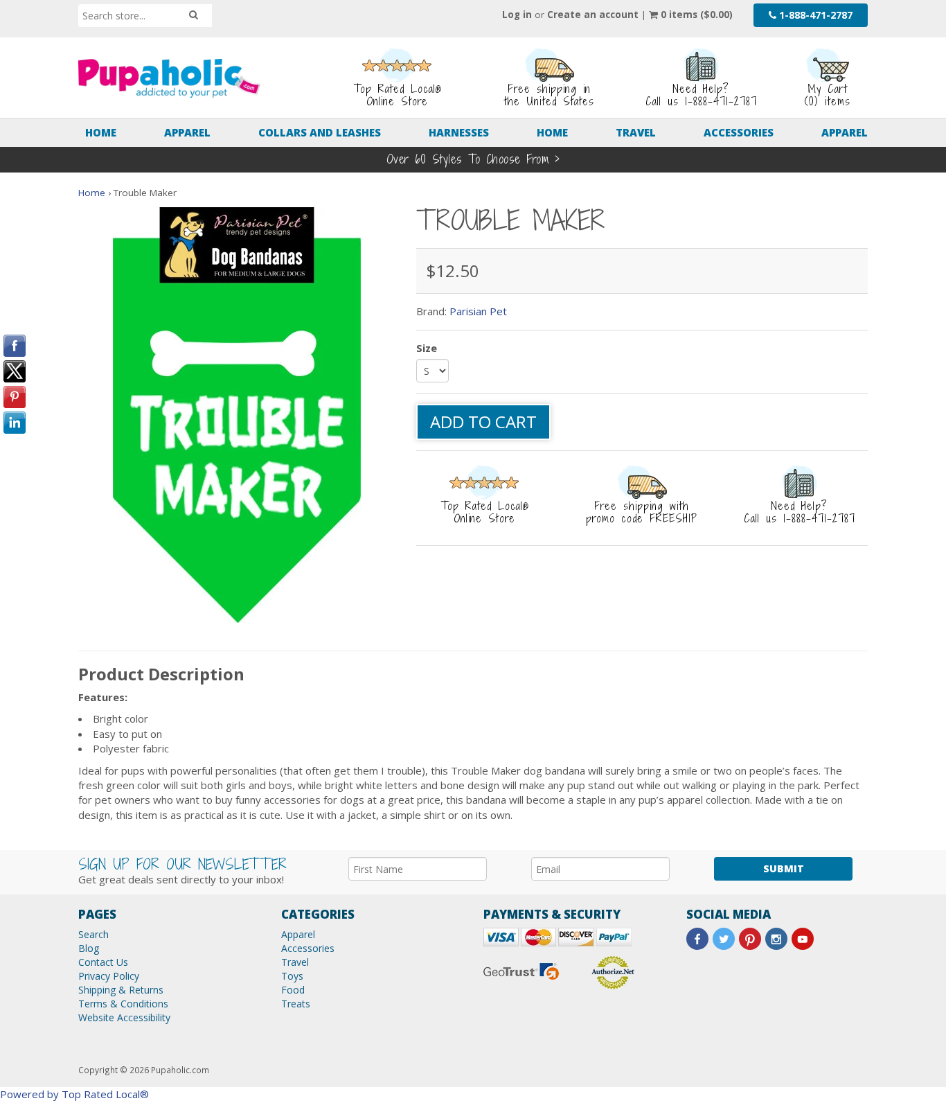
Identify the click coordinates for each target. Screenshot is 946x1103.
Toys (292, 975)
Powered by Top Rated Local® (74, 1094)
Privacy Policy (108, 975)
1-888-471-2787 (814, 14)
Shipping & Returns (120, 989)
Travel (636, 132)
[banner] (169, 78)
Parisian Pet (478, 311)
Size (426, 348)
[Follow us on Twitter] (724, 939)
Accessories (739, 132)
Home (100, 132)
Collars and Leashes (319, 132)
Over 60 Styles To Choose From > (473, 159)
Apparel (187, 132)
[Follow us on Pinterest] (750, 939)
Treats (295, 1003)
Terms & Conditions (123, 1003)
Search (93, 934)
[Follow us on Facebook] (697, 939)
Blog (88, 948)
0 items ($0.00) (695, 14)
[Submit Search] (193, 14)
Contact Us (103, 962)
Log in (517, 14)
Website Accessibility (124, 1017)
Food (293, 989)
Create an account (593, 14)
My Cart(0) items (827, 95)
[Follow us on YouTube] (803, 939)
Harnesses (459, 132)
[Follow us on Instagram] (776, 939)
